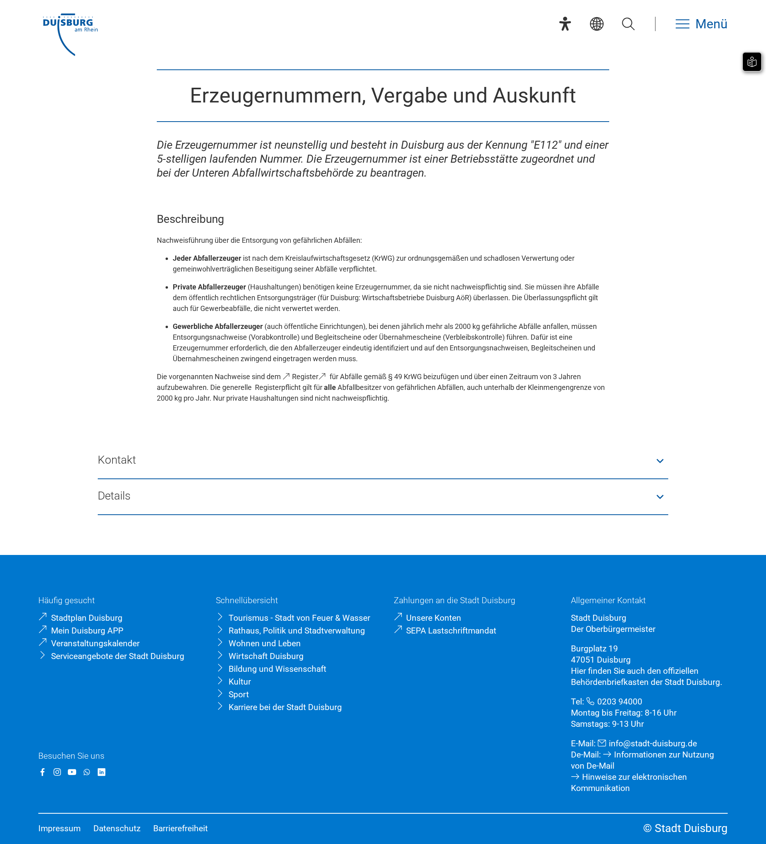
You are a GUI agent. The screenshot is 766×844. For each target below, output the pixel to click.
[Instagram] (57, 772)
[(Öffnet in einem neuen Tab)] (324, 376)
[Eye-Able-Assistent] (565, 24)
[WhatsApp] (87, 772)
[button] (383, 460)
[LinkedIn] (101, 772)
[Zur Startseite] (70, 35)
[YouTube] (72, 772)
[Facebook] (42, 772)
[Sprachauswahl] (597, 24)
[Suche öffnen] (628, 24)
